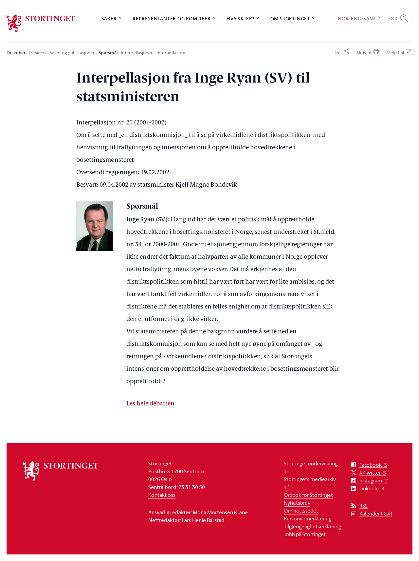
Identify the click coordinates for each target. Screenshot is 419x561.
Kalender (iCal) (375, 513)
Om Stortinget (290, 18)
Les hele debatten (150, 404)
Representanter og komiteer (172, 18)
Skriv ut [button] (364, 52)
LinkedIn (369, 488)
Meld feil (395, 52)
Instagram (370, 480)
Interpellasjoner (137, 52)
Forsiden (37, 52)
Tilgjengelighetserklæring (312, 526)
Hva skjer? (240, 18)
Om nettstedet (301, 510)
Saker (109, 18)
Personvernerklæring (307, 518)
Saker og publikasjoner (72, 52)
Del (338, 52)
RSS (363, 506)
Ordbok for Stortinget (308, 494)
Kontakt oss (161, 494)
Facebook (370, 465)
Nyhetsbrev (297, 502)
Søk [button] (393, 18)
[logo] (41, 23)
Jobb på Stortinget (305, 534)
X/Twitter (370, 473)
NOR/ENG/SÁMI (357, 18)
